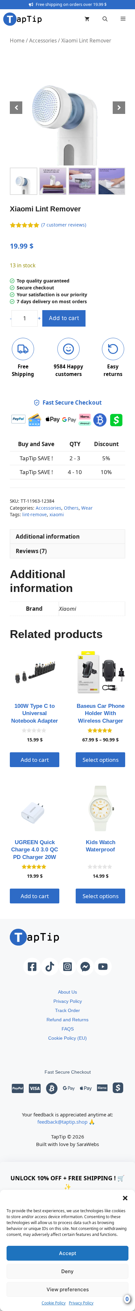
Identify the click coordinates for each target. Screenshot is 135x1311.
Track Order (67, 1010)
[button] (125, 1198)
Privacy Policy (81, 1303)
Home (17, 40)
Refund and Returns (67, 1019)
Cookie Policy (54, 1303)
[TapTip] (22, 19)
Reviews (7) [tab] (31, 551)
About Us (67, 992)
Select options (101, 759)
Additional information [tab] (48, 536)
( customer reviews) (63, 225)
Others (71, 508)
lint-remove (34, 514)
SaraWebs (88, 1144)
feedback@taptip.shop (62, 1121)
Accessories (43, 40)
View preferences (68, 1289)
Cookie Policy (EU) (67, 1038)
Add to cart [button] (35, 759)
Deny (67, 1271)
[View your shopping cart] (87, 19)
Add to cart (64, 318)
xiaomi (56, 514)
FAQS (68, 1028)
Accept (67, 1253)
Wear (87, 508)
